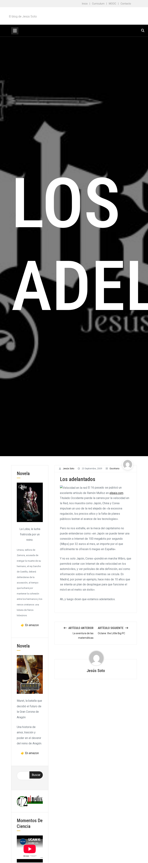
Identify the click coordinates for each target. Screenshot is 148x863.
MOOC (112, 3)
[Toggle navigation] (14, 30)
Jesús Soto (68, 468)
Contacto (126, 3)
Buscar (36, 775)
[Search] (142, 30)
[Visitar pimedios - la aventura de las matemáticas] (30, 801)
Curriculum (98, 3)
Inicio (85, 3)
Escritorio (114, 468)
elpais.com (116, 493)
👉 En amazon (30, 625)
